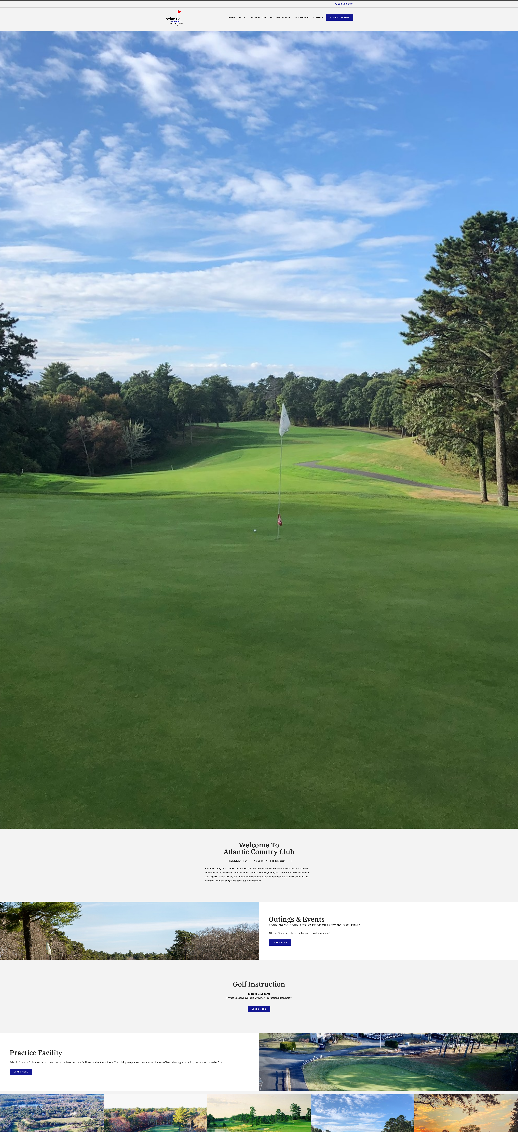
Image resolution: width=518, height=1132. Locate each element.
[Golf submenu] (246, 17)
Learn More (280, 942)
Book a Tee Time (339, 17)
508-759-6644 (345, 3)
